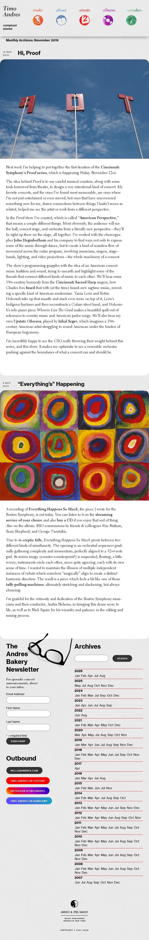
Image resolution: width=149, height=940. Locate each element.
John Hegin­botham (30, 240)
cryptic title (32, 540)
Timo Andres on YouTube (27, 780)
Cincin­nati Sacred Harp (76, 282)
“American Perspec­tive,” (98, 218)
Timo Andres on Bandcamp (29, 800)
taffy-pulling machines (25, 585)
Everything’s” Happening (51, 384)
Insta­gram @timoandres (27, 790)
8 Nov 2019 (7, 384)
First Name (13, 708)
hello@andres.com (24, 770)
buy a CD (65, 520)
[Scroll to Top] (140, 931)
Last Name (13, 722)
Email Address (15, 694)
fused (30, 288)
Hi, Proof (29, 53)
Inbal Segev (67, 321)
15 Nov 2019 (7, 53)
